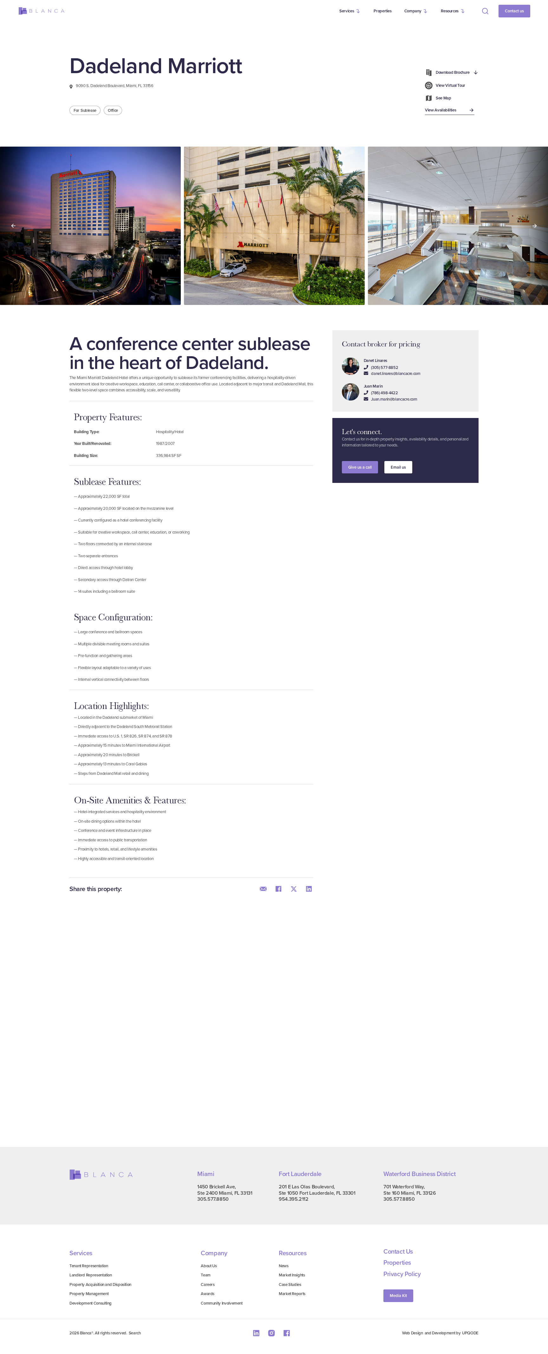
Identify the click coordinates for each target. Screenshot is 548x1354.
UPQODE (470, 1333)
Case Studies (290, 1284)
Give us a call (360, 467)
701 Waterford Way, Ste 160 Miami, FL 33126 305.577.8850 (409, 1193)
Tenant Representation (88, 1266)
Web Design (412, 1333)
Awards (207, 1294)
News (284, 1266)
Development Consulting (90, 1303)
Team (206, 1275)
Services (346, 11)
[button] (350, 11)
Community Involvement (221, 1303)
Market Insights (292, 1275)
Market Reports (292, 1294)
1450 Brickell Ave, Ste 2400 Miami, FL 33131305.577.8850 (224, 1193)
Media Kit (398, 1296)
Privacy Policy (402, 1274)
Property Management (88, 1294)
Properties (382, 11)
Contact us (514, 11)
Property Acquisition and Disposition (100, 1284)
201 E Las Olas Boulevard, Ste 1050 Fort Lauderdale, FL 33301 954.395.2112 (317, 1193)
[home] (41, 11)
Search (135, 1333)
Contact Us (398, 1251)
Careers (207, 1284)
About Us (209, 1266)
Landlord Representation (90, 1275)
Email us (398, 467)
